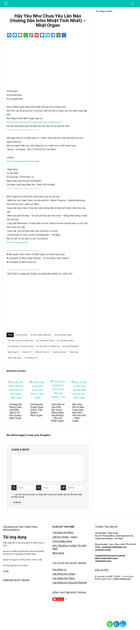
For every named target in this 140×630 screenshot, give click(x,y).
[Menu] (6, 3)
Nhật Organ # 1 (14, 352)
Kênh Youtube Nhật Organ (106, 558)
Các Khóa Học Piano (63, 578)
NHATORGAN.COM (123, 579)
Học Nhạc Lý (59, 569)
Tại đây (6, 571)
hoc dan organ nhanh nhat (40, 335)
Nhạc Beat (58, 553)
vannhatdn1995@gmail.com (114, 547)
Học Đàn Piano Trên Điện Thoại (20, 346)
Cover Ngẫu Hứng (62, 541)
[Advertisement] (48, 304)
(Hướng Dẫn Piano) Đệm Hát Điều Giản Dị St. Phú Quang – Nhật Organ (16, 411)
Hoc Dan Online (21, 335)
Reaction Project (59, 352)
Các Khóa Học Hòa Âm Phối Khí (69, 582)
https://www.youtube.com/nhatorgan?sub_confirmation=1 (34, 122)
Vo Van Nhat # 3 (30, 358)
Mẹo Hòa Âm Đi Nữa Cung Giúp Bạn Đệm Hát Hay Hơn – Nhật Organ (79, 412)
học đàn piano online (65, 341)
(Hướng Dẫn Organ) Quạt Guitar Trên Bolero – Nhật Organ (36, 410)
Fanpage (99, 555)
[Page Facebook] (133, 623)
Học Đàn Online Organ (63, 335)
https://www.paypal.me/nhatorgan (23, 161)
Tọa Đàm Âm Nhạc (62, 532)
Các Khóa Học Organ (63, 573)
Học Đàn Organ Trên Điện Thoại (20, 341)
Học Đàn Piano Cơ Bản (45, 341)
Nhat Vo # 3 (27, 352)
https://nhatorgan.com (17, 242)
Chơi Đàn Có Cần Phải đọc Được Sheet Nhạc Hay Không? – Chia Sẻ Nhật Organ (57, 412)
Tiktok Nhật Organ (103, 561)
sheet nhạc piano (14, 358)
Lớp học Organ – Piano (64, 536)
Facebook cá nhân (103, 550)
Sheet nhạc (73, 352)
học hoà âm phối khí (70, 346)
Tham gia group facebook (114, 555)
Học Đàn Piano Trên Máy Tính (47, 346)
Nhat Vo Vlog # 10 (42, 352)
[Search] (132, 3)
